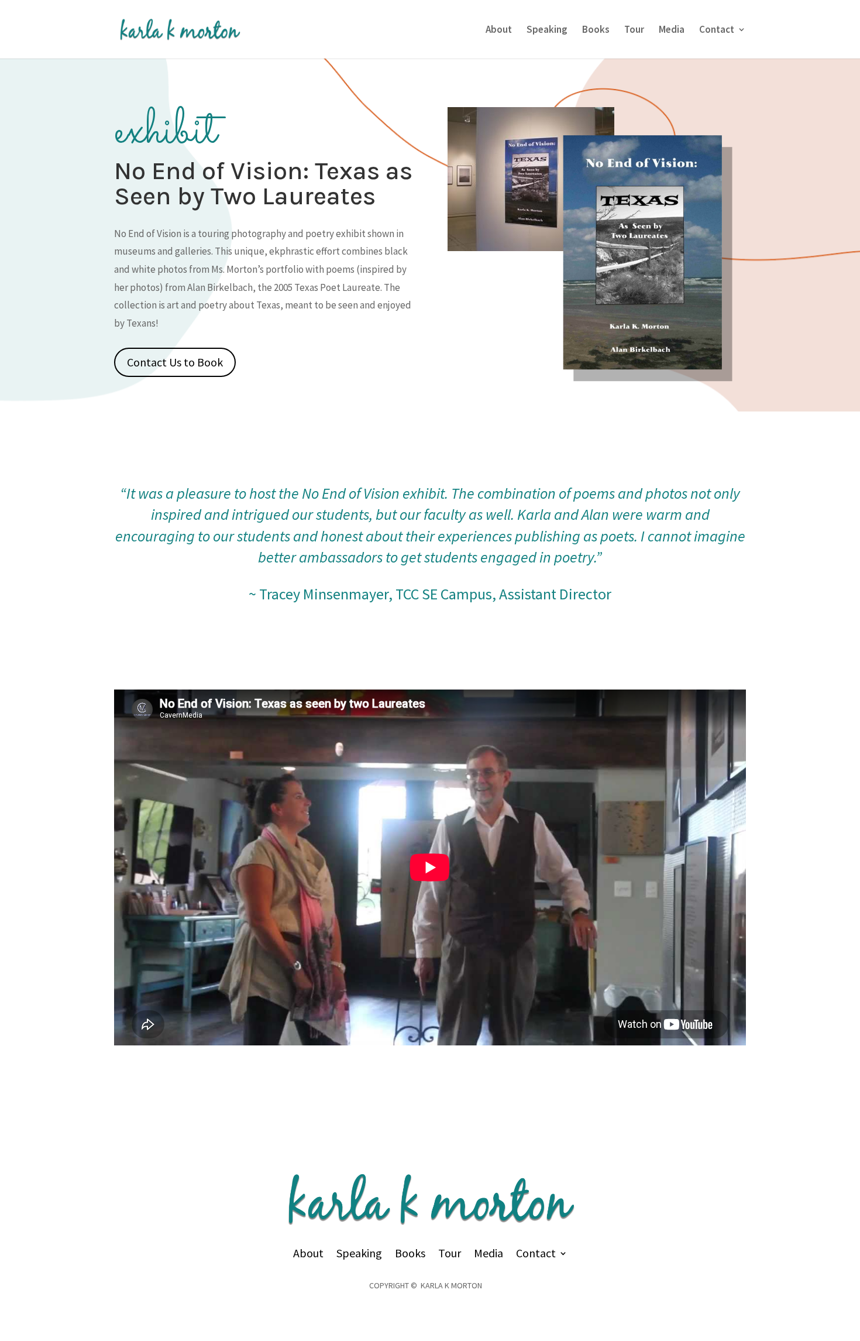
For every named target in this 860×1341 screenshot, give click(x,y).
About (499, 30)
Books (596, 30)
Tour (634, 30)
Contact (716, 30)
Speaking (547, 30)
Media (671, 30)
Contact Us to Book (175, 362)
